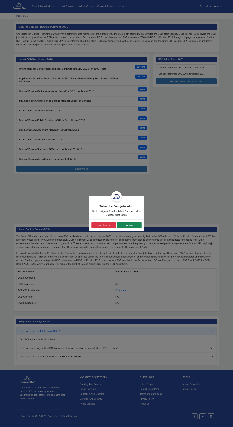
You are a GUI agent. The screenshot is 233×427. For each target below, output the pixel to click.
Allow (129, 225)
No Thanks (103, 225)
